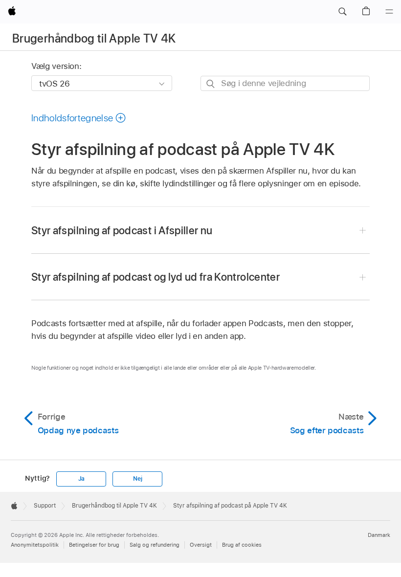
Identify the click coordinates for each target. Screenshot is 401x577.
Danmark (379, 535)
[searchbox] (285, 83)
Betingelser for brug (94, 544)
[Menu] (389, 11)
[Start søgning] (211, 84)
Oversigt (201, 544)
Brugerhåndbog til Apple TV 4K (94, 38)
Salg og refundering (154, 544)
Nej (137, 478)
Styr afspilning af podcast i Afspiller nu (121, 230)
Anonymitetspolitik (35, 544)
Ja (81, 478)
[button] (342, 11)
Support (45, 505)
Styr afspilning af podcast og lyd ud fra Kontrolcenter (155, 276)
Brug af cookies (242, 544)
